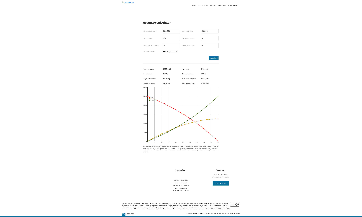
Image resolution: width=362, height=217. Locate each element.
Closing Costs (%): (188, 45)
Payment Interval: (149, 51)
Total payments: (187, 74)
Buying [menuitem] (212, 5)
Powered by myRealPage (233, 213)
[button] (221, 183)
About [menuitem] (235, 5)
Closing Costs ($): (188, 38)
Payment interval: (149, 79)
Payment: (185, 69)
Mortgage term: (149, 83)
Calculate (214, 58)
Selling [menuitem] (221, 5)
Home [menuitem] (194, 5)
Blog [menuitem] (230, 5)
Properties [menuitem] (202, 5)
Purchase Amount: (149, 31)
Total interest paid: (188, 83)
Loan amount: (148, 69)
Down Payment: (187, 31)
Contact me (220, 183)
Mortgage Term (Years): (151, 45)
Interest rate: (148, 74)
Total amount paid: (189, 79)
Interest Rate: (148, 38)
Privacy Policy (221, 213)
